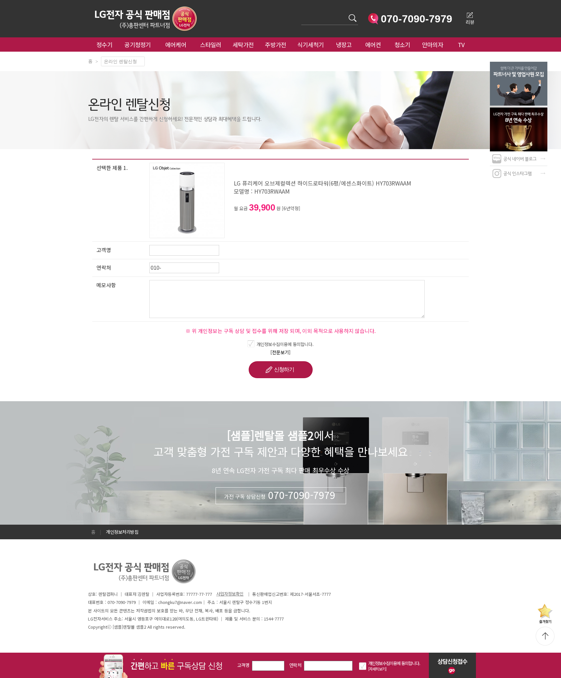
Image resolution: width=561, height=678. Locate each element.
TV (461, 44)
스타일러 (210, 44)
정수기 (104, 44)
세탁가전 (243, 44)
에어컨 (373, 44)
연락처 (295, 665)
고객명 (243, 665)
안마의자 (434, 44)
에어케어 (175, 44)
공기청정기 (137, 44)
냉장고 (344, 44)
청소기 (402, 44)
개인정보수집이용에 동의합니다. (285, 344)
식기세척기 (310, 44)
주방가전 (275, 44)
